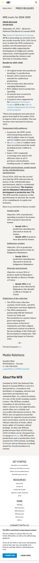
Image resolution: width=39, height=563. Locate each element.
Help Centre (19, 484)
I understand (10, 555)
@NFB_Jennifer (23, 369)
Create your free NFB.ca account (19, 468)
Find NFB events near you (19, 475)
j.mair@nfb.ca (9, 369)
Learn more (26, 556)
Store (19, 496)
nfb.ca (13, 143)
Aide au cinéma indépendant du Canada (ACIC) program (21, 107)
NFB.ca (19, 520)
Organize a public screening (19, 493)
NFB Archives (19, 517)
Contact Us (19, 487)
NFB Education (19, 514)
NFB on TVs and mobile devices (19, 471)
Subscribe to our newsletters (19, 465)
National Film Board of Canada (20, 35)
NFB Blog (19, 505)
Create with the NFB (19, 490)
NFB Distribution (19, 511)
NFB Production (19, 508)
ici (20, 347)
